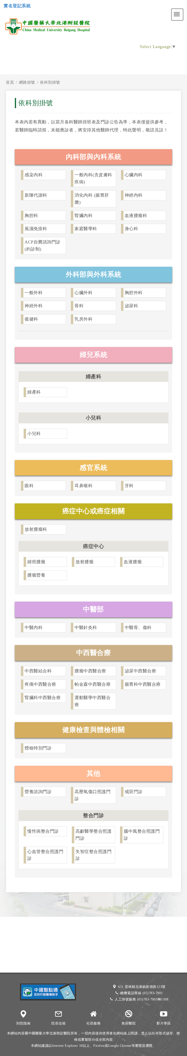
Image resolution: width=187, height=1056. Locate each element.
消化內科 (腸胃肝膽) (92, 199)
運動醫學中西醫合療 (93, 701)
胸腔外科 (134, 292)
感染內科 (34, 174)
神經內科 (134, 195)
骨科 (79, 305)
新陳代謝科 (36, 195)
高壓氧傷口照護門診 (93, 795)
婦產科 (34, 392)
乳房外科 (84, 319)
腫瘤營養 (36, 575)
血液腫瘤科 (136, 215)
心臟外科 (84, 292)
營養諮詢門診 (38, 791)
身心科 (131, 228)
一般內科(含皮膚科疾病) (93, 178)
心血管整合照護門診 (45, 855)
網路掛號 (27, 82)
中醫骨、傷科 (138, 627)
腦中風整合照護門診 (142, 835)
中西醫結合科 (38, 671)
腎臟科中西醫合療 (43, 697)
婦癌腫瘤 (36, 561)
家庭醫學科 (86, 228)
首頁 (10, 82)
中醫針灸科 (86, 627)
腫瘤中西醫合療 (90, 671)
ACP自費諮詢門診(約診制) (43, 245)
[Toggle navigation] (177, 14)
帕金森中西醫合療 (93, 684)
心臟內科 (134, 174)
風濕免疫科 (36, 228)
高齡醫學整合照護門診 (93, 835)
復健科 (31, 319)
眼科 (29, 485)
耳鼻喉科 (84, 485)
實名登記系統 (17, 5)
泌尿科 (131, 305)
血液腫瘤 (133, 561)
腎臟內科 (84, 215)
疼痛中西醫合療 (40, 684)
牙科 (129, 485)
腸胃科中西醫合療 (143, 684)
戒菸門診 (134, 791)
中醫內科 (34, 627)
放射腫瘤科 (36, 529)
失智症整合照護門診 (93, 855)
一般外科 (34, 292)
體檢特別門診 (38, 748)
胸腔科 (31, 215)
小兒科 (34, 433)
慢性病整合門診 (43, 831)
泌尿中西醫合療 (140, 671)
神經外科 (34, 305)
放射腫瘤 (84, 561)
